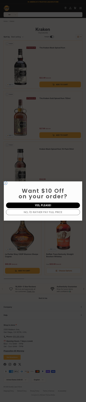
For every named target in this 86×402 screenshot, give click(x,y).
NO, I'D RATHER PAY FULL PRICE (43, 212)
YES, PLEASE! (43, 205)
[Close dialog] (5, 183)
